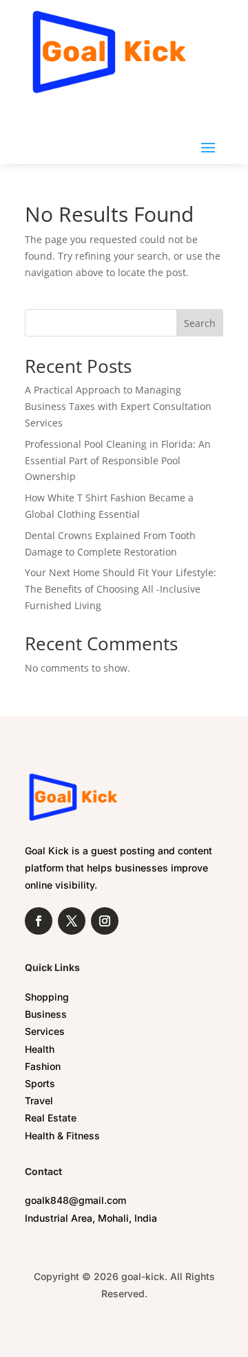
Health (39, 1049)
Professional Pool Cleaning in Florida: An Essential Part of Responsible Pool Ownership (118, 460)
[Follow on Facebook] (38, 921)
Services (45, 1031)
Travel (39, 1100)
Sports (40, 1083)
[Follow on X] (71, 921)
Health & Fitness (62, 1135)
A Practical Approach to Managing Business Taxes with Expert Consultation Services (118, 406)
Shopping (47, 997)
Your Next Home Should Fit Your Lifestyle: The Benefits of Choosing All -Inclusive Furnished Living (120, 589)
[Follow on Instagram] (104, 921)
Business (46, 1014)
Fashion (43, 1066)
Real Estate (50, 1118)
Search (200, 323)
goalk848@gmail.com (75, 1200)
